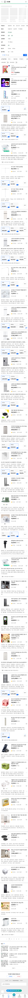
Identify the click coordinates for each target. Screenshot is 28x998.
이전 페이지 (6, 939)
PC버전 (6, 980)
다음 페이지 (21, 939)
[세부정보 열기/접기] (24, 984)
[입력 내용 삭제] (26, 1)
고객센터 (21, 980)
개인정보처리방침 (15, 980)
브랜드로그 (18, 96)
